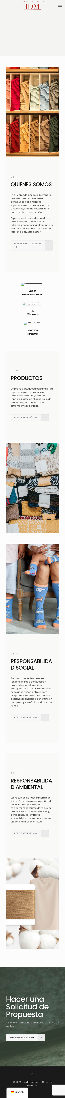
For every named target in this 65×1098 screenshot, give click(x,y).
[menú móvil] (60, 5)
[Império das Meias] (32, 5)
